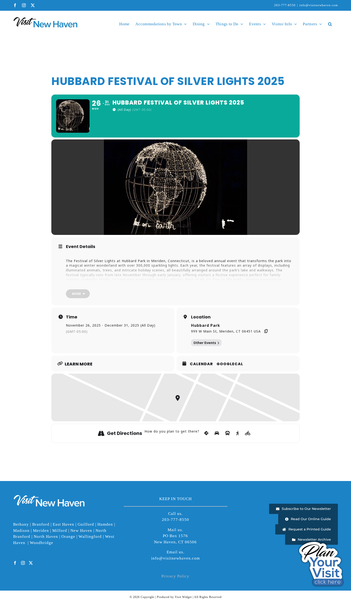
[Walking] (237, 433)
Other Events (204, 342)
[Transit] (228, 433)
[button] (330, 24)
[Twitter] (31, 563)
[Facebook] (15, 563)
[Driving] (217, 433)
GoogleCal (230, 364)
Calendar (201, 364)
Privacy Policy (175, 576)
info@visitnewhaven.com (318, 5)
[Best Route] (206, 433)
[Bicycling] (248, 433)
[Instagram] (23, 563)
